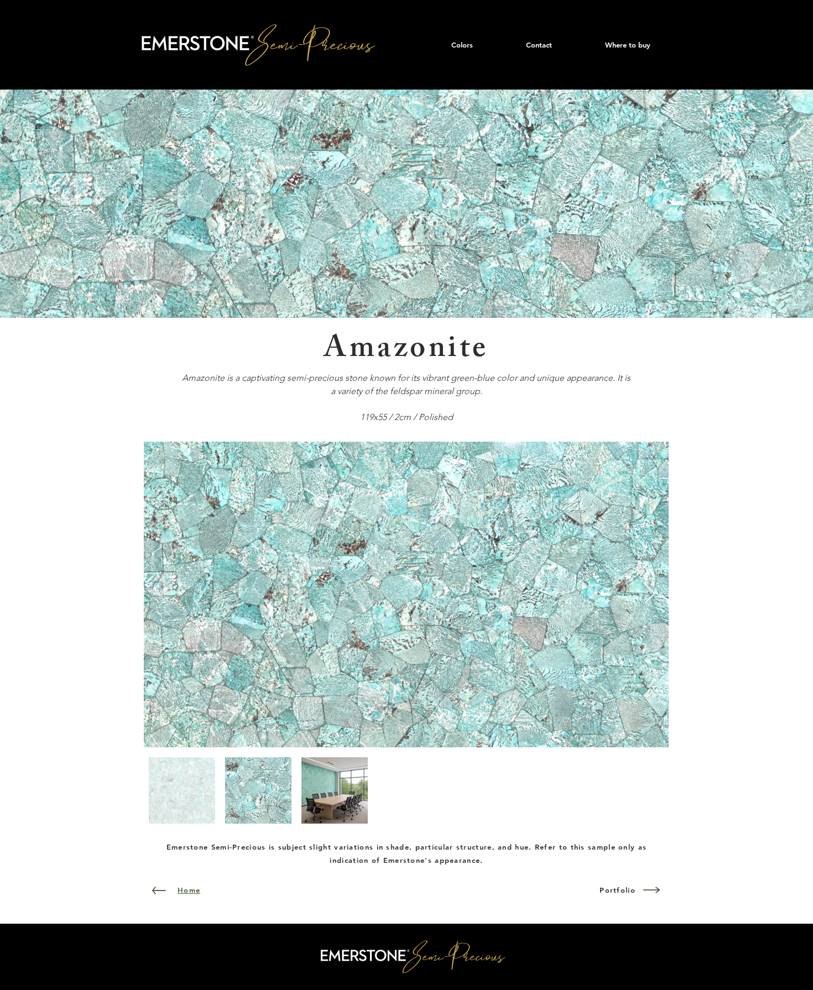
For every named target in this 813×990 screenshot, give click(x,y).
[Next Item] (649, 594)
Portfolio (617, 890)
